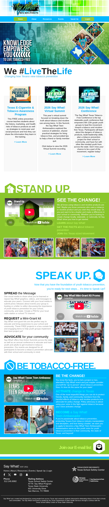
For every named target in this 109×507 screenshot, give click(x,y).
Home (6, 471)
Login (48, 471)
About (13, 471)
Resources (22, 471)
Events (32, 471)
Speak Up (41, 471)
